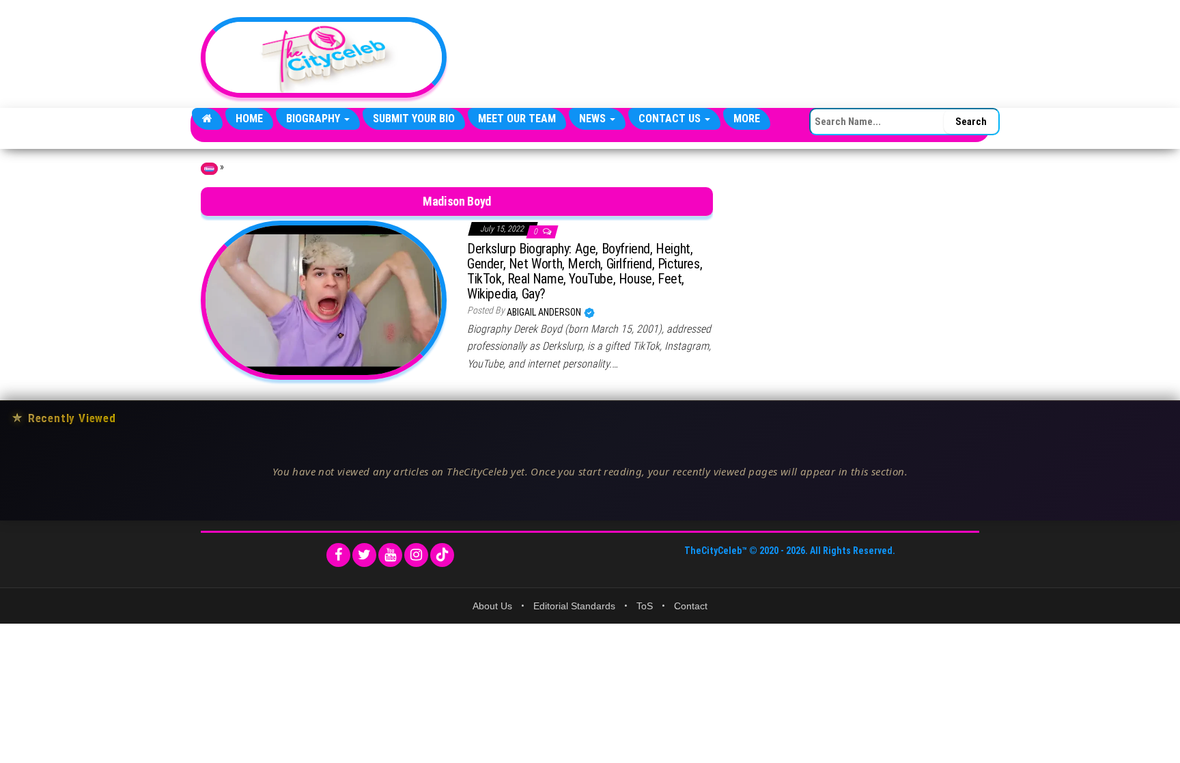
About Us (492, 605)
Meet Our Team (517, 118)
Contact (690, 605)
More (746, 118)
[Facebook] (338, 555)
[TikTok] (442, 555)
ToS (644, 605)
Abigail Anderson (545, 312)
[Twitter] (364, 555)
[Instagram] (416, 555)
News (593, 118)
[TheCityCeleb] (207, 119)
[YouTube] (390, 555)
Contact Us (670, 118)
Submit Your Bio (414, 118)
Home (249, 118)
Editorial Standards (574, 605)
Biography (314, 118)
